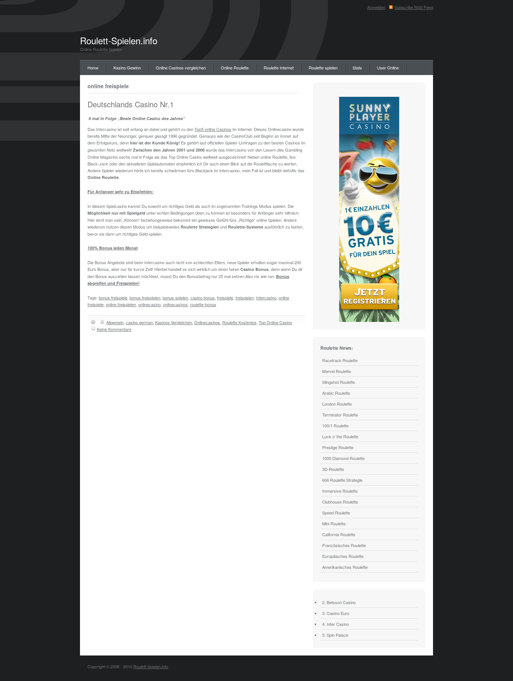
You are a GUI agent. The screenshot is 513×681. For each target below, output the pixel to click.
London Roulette (337, 404)
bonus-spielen (175, 298)
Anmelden (376, 7)
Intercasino (266, 298)
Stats (357, 68)
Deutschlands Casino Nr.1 (131, 104)
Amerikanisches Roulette (345, 567)
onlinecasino (149, 304)
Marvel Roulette (336, 371)
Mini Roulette (334, 523)
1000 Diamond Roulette (343, 458)
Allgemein (115, 322)
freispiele (225, 298)
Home (93, 68)
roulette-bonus (203, 304)
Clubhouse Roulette (340, 502)
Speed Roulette (336, 513)
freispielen (244, 298)
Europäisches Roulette (343, 556)
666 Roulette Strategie (342, 480)
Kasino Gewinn (127, 68)
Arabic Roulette (336, 393)
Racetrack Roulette (340, 360)
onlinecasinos (175, 304)
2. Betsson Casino (339, 602)
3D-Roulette (333, 469)
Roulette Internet (279, 68)
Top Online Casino (275, 322)
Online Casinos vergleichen (181, 68)
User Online (388, 68)
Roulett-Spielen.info (118, 40)
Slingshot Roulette (338, 382)
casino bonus (202, 298)
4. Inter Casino (335, 624)
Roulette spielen (323, 68)
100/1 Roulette (335, 425)
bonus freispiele (113, 298)
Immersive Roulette (340, 491)
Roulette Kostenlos (239, 322)
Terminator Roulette (340, 415)
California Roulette (338, 534)
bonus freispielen (145, 298)
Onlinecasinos (207, 322)
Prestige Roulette (337, 447)
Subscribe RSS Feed (414, 7)
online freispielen (121, 304)
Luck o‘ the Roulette (340, 436)
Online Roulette (235, 68)
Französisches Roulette (344, 545)
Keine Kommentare (114, 329)
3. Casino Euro (335, 613)
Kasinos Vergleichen (173, 322)
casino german (139, 322)
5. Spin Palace (335, 635)
